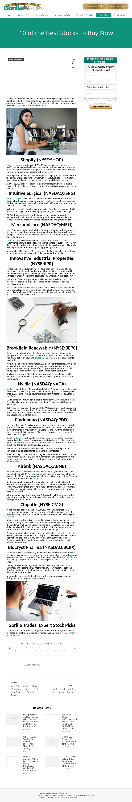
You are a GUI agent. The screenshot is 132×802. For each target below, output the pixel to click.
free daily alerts (68, 633)
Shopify (9, 165)
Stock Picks (58, 651)
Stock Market (19, 651)
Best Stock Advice (18, 648)
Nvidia (9, 389)
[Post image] (13, 719)
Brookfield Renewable (45, 358)
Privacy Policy (72, 797)
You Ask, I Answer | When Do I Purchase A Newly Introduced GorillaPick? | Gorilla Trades (30, 764)
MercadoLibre (13, 240)
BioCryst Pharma (69, 557)
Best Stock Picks (31, 648)
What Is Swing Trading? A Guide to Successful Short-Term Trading (29, 743)
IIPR (8, 279)
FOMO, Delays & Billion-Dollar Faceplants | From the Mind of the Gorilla (69, 761)
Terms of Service (60, 797)
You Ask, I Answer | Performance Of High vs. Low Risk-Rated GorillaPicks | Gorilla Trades (69, 722)
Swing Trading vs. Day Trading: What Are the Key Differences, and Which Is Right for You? (30, 721)
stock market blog (46, 651)
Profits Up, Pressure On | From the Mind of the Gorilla (69, 740)
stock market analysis (32, 651)
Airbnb (31, 474)
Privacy (104, 103)
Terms (100, 103)
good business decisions (66, 533)
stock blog (71, 648)
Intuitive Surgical (14, 199)
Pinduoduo (18, 438)
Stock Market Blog (15, 59)
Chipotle (10, 517)
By (44, 644)
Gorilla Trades (39, 103)
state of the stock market (58, 648)
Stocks (66, 651)
